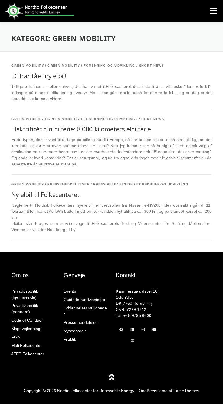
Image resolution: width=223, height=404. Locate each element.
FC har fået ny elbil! (38, 75)
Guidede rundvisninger (84, 299)
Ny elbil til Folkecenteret (45, 194)
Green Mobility (27, 65)
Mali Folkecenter (26, 345)
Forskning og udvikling (109, 65)
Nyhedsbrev (75, 331)
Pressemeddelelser (68, 184)
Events (70, 291)
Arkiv (15, 337)
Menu (213, 10)
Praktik (70, 339)
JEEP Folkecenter (27, 353)
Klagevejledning (25, 328)
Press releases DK (113, 184)
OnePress (148, 390)
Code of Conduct (26, 320)
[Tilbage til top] (111, 377)
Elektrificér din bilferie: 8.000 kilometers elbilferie (81, 129)
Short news (151, 65)
